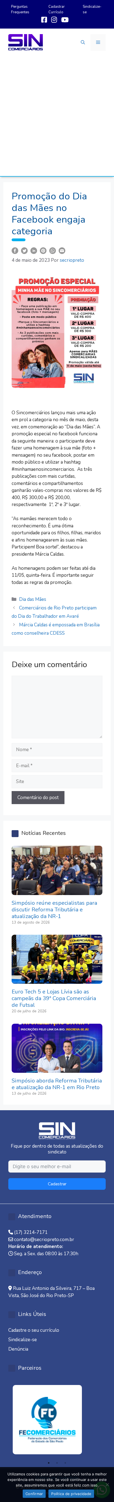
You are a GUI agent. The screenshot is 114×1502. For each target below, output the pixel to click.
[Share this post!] (15, 250)
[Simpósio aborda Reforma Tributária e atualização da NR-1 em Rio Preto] (57, 1069)
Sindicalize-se (22, 1339)
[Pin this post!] (43, 250)
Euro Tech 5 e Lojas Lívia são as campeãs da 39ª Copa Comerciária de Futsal (54, 998)
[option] (57, 1420)
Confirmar (34, 1493)
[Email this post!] (62, 250)
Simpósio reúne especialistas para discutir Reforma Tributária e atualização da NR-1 (54, 909)
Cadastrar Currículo (56, 9)
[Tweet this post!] (24, 250)
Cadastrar (57, 1184)
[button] (82, 42)
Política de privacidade (71, 1493)
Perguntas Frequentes (20, 9)
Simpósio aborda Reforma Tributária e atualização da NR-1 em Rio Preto (57, 1084)
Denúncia (18, 1349)
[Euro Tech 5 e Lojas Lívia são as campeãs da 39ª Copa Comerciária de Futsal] (57, 980)
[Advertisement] (57, 116)
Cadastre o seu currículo (33, 1330)
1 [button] (48, 1463)
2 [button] (57, 1463)
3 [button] (65, 1463)
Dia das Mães (32, 599)
